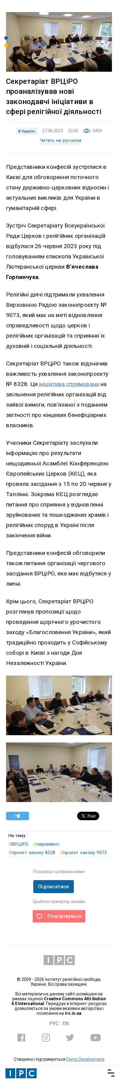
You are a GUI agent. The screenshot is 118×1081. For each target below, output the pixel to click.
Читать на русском (60, 140)
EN (66, 1023)
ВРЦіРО (18, 844)
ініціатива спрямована (69, 384)
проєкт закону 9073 (83, 852)
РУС (54, 1023)
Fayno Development (85, 1059)
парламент (46, 844)
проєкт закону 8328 (31, 852)
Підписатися (53, 886)
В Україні (26, 131)
